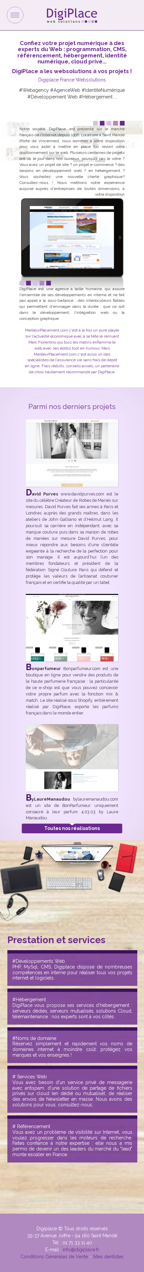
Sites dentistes (108, 1256)
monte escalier (28, 1154)
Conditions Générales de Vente (54, 1256)
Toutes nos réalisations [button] (72, 828)
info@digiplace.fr (81, 1249)
